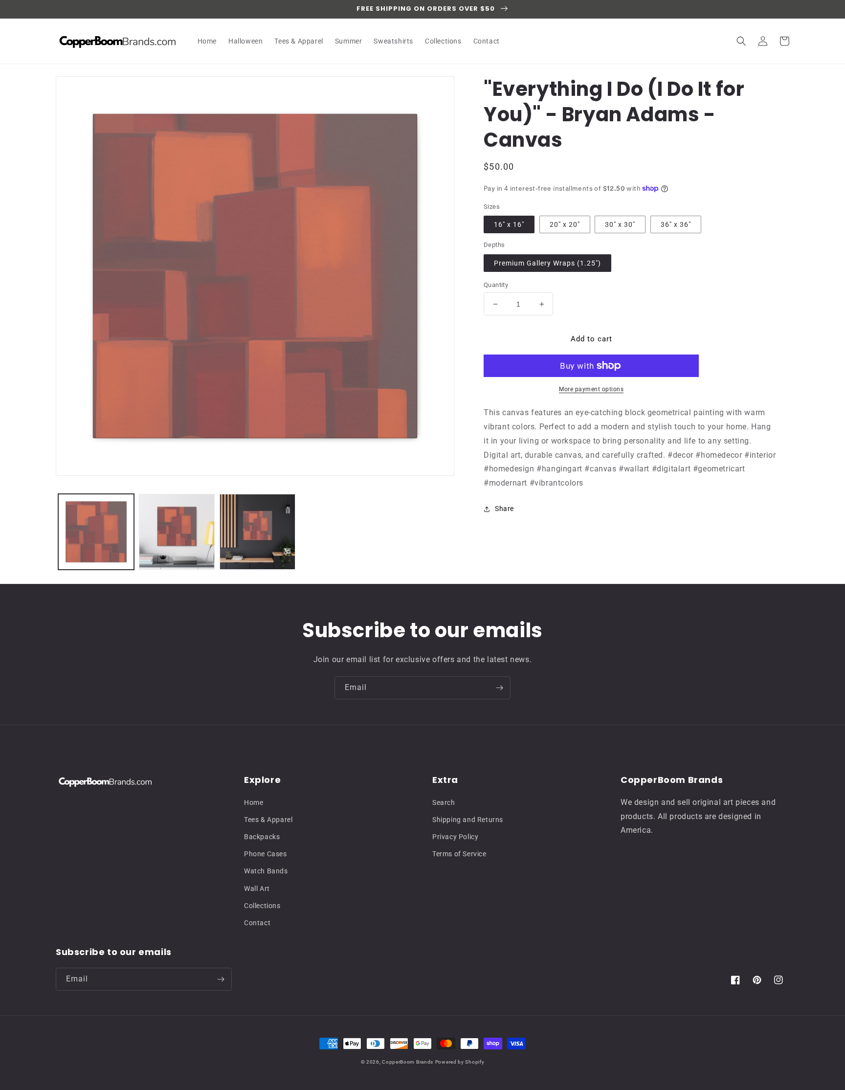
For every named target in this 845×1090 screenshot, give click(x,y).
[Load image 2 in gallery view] (177, 532)
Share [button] (504, 508)
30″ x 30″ (620, 224)
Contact (257, 923)
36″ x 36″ (676, 224)
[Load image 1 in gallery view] (96, 532)
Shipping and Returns (467, 819)
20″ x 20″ (565, 224)
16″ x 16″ (509, 224)
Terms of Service (459, 854)
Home (253, 802)
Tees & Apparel (268, 819)
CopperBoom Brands (407, 1062)
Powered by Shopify (460, 1062)
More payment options (591, 389)
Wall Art (257, 888)
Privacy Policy (455, 837)
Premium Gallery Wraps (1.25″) (547, 263)
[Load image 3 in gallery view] (257, 532)
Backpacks (262, 837)
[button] (741, 41)
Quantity (496, 285)
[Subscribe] (499, 687)
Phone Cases (265, 854)
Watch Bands (266, 871)
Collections (262, 906)
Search (443, 802)
